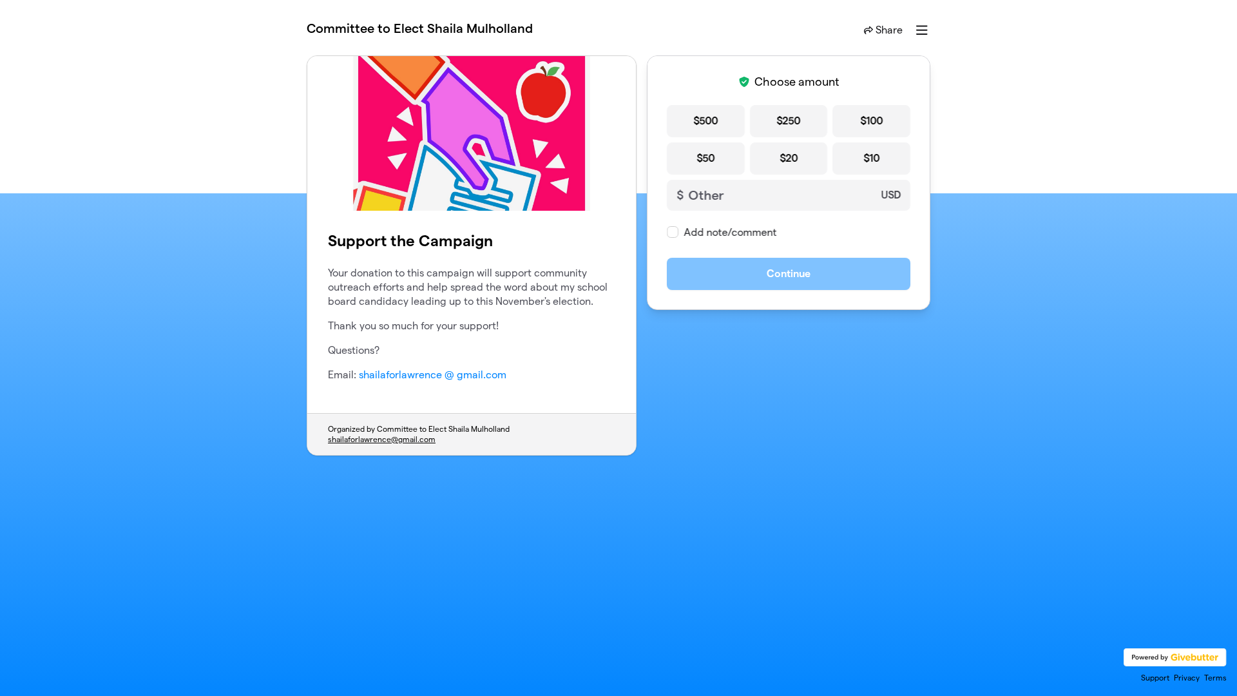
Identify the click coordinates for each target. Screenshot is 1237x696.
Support (1155, 677)
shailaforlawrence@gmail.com (382, 439)
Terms (1215, 677)
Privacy (1187, 677)
